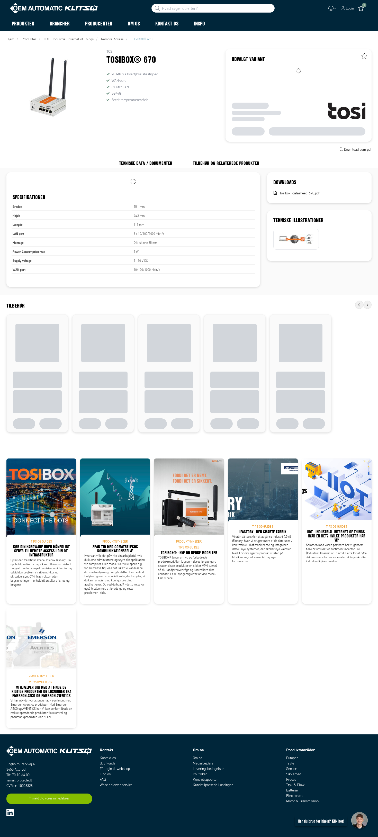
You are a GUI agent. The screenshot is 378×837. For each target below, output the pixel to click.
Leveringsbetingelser (208, 769)
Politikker (200, 774)
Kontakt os (108, 758)
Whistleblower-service (116, 785)
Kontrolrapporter (205, 779)
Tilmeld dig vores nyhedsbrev (49, 798)
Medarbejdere (203, 763)
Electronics (294, 796)
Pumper (292, 758)
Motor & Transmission (302, 801)
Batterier (292, 790)
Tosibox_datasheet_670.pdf (300, 193)
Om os (197, 758)
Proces (291, 779)
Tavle (290, 763)
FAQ (103, 779)
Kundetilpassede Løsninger (213, 785)
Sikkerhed (293, 774)
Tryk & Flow (295, 785)
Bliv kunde (107, 763)
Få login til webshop (115, 769)
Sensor (291, 769)
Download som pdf (358, 149)
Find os (105, 774)
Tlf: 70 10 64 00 (18, 775)
